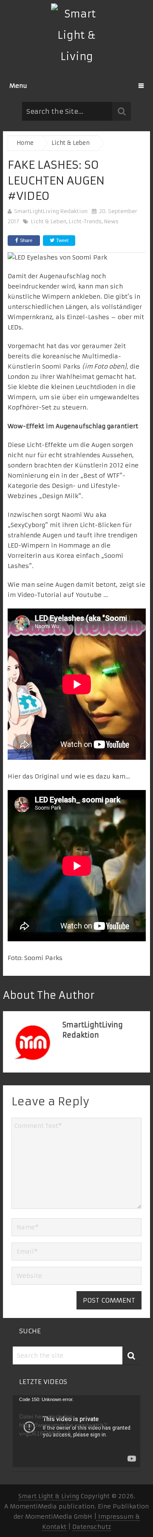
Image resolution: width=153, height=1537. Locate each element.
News (111, 221)
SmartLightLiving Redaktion (51, 211)
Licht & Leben (48, 221)
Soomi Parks (43, 958)
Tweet (61, 240)
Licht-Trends (85, 221)
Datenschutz (91, 1527)
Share (26, 240)
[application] (76, 1431)
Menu (18, 85)
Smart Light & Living (48, 1496)
